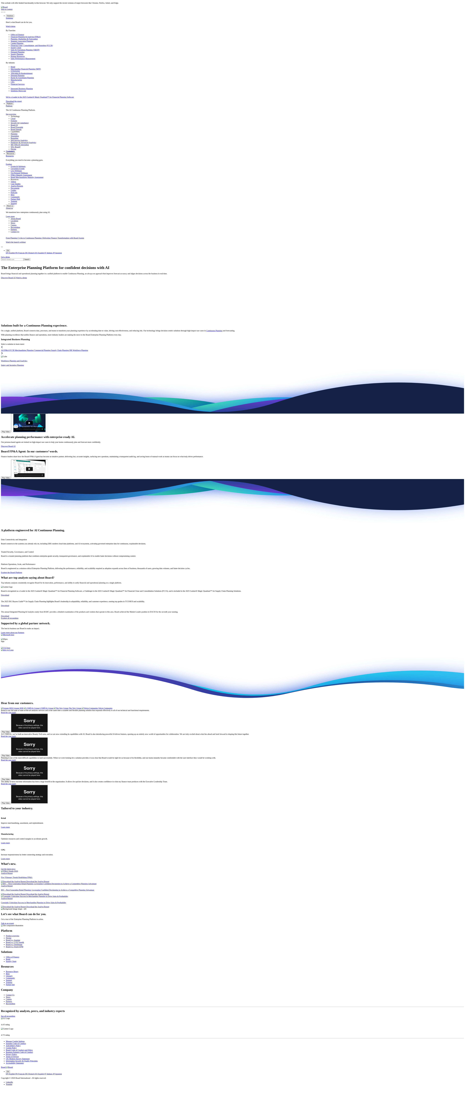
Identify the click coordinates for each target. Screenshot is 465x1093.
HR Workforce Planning (78, 350)
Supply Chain (11, 961)
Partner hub (10, 985)
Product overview (12, 936)
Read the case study (8, 713)
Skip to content (6, 9)
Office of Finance (12, 957)
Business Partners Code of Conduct (19, 1052)
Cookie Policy (11, 1048)
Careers (9, 999)
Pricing (8, 938)
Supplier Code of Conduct (16, 1043)
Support (9, 980)
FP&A (6, 350)
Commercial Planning (42, 350)
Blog (8, 974)
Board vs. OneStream (14, 945)
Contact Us (10, 995)
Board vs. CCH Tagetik (15, 942)
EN (8, 251)
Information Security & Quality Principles (22, 1061)
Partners (9, 1001)
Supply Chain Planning (60, 350)
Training (9, 982)
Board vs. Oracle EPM (14, 947)
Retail (8, 959)
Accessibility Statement (15, 1063)
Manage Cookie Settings (15, 1041)
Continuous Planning (214, 331)
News (8, 997)
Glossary (9, 976)
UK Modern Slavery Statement (18, 1059)
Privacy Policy (11, 1054)
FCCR (12, 350)
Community (10, 978)
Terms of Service (12, 1057)
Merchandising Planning (24, 350)
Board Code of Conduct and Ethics (19, 1050)
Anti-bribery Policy (13, 1046)
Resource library (12, 972)
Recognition (10, 1004)
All (2, 350)
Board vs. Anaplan (13, 940)
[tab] (12, 708)
